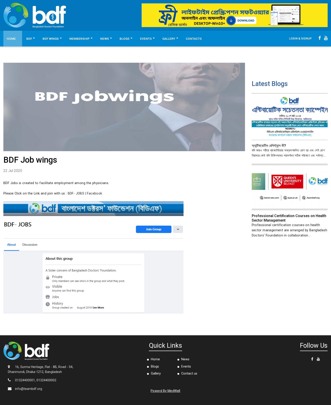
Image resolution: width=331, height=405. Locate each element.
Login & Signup (300, 38)
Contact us (189, 373)
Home (11, 38)
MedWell (174, 391)
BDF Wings (51, 38)
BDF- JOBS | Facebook (85, 193)
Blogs (124, 38)
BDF (29, 38)
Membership (79, 38)
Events (146, 38)
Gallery (168, 38)
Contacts (194, 38)
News (104, 38)
